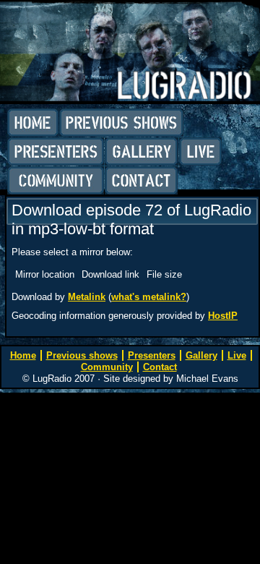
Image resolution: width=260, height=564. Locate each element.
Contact (141, 180)
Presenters (55, 151)
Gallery (141, 151)
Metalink (86, 296)
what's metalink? (148, 296)
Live (200, 151)
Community (55, 180)
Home (32, 122)
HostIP (223, 315)
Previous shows (121, 122)
